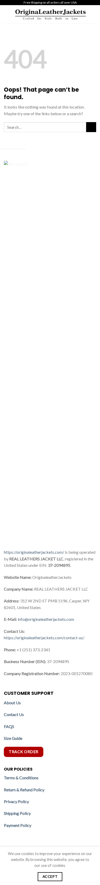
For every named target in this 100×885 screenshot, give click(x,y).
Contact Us (14, 714)
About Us (12, 702)
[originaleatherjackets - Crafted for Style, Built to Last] (50, 14)
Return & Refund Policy (24, 789)
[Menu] (7, 14)
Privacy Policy (16, 801)
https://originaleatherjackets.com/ (34, 552)
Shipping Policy (18, 813)
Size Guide (13, 738)
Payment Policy (18, 825)
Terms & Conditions (21, 777)
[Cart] (93, 14)
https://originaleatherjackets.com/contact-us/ (44, 637)
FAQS (9, 726)
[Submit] (91, 127)
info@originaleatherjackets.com (46, 619)
